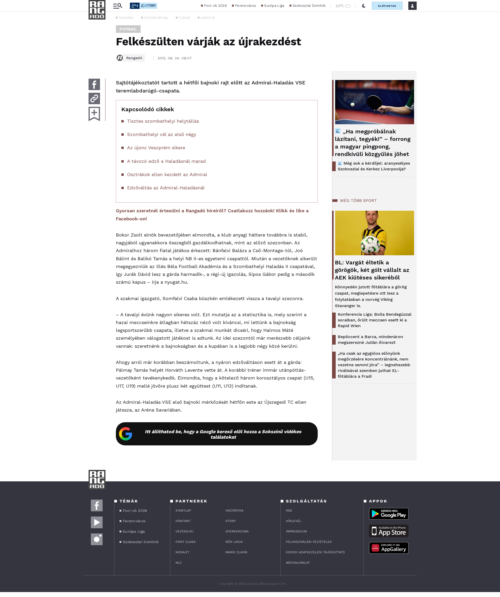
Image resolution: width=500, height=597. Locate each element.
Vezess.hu (184, 531)
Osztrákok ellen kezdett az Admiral (167, 174)
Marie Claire (237, 552)
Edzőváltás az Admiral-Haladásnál (166, 187)
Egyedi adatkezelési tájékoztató (315, 552)
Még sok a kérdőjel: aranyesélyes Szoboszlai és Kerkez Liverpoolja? (374, 166)
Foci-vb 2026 (215, 6)
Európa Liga (274, 6)
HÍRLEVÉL (293, 521)
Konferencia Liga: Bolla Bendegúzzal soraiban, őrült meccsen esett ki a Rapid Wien (374, 320)
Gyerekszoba (237, 531)
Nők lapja (234, 542)
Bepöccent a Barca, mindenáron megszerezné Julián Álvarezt (370, 339)
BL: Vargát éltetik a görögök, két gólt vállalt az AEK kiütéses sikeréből (372, 270)
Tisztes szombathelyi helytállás (163, 121)
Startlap (183, 510)
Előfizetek (387, 5)
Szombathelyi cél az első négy (161, 134)
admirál (208, 17)
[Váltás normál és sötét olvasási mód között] (364, 6)
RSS (289, 510)
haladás (126, 17)
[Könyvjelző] (94, 114)
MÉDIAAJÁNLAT (298, 562)
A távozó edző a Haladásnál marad (166, 161)
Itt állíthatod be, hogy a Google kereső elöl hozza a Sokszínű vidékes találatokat (223, 434)
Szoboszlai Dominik (309, 6)
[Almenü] (118, 6)
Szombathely (156, 17)
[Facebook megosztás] (94, 84)
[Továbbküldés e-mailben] (94, 98)
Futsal (128, 29)
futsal (184, 17)
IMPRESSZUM (296, 531)
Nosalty (182, 552)
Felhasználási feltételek (309, 542)
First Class (186, 542)
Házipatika (234, 510)
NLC (179, 562)
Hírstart (183, 521)
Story (231, 521)
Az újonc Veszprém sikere (156, 147)
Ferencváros (245, 6)
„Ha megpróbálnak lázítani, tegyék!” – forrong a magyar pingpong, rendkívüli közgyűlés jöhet (372, 142)
